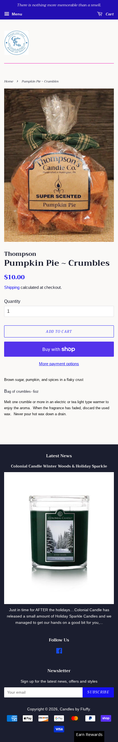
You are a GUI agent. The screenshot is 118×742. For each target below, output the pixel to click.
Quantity (12, 301)
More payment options (59, 363)
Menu (16, 14)
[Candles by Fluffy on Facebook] (59, 652)
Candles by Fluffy (75, 709)
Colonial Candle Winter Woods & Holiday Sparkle (59, 466)
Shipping (11, 287)
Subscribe (98, 692)
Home (8, 81)
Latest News (59, 455)
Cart (109, 14)
